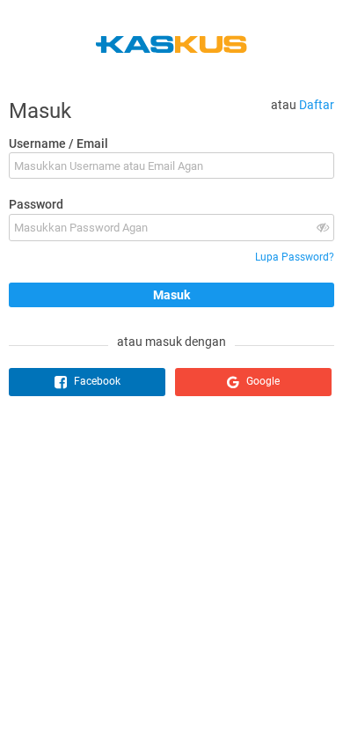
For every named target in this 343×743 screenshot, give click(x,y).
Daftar (316, 105)
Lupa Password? (294, 257)
